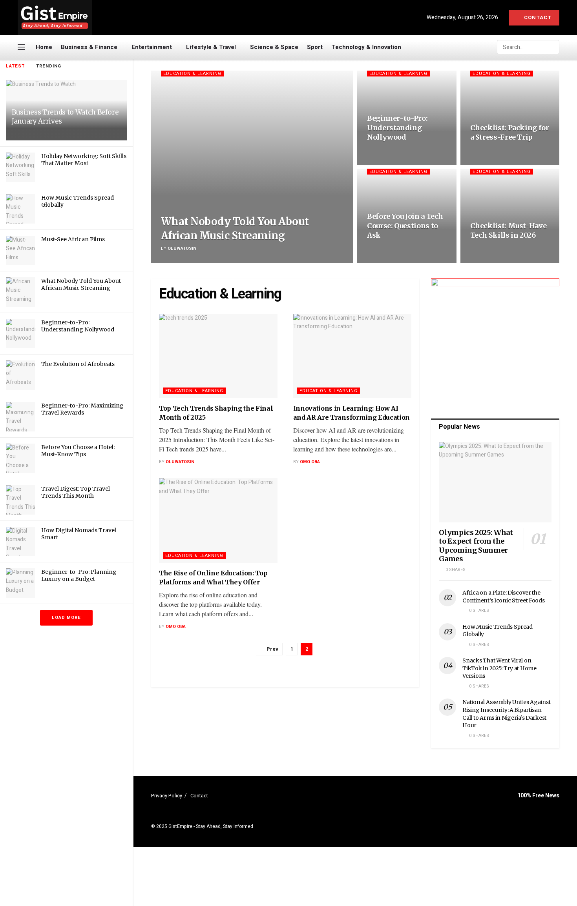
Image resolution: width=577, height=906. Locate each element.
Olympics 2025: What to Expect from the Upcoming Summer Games (476, 546)
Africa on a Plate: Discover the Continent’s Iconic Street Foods (503, 596)
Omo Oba (310, 461)
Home (44, 47)
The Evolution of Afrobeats (78, 363)
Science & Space (274, 47)
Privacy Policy (166, 795)
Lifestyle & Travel (211, 47)
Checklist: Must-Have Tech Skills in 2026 (508, 230)
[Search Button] (552, 47)
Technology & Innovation (366, 47)
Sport (315, 47)
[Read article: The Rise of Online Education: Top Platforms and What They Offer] (218, 520)
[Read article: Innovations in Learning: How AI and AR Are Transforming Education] (352, 356)
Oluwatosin (182, 248)
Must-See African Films (73, 239)
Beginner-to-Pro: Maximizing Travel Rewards (82, 409)
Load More (66, 617)
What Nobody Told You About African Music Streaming (81, 284)
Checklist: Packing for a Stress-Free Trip (509, 132)
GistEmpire (180, 826)
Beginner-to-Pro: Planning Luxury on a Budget (79, 575)
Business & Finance (89, 47)
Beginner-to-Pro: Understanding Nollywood (77, 326)
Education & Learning (192, 73)
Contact (536, 17)
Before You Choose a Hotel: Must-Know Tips (78, 451)
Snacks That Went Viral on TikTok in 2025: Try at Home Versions (499, 668)
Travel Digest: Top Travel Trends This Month (75, 492)
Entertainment (151, 47)
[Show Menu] (21, 47)
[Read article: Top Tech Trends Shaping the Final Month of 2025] (218, 356)
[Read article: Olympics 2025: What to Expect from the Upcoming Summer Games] (495, 482)
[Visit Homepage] (55, 17)
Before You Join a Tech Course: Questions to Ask (405, 226)
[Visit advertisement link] (495, 342)
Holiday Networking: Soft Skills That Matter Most (83, 160)
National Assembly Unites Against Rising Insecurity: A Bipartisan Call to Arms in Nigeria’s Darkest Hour (506, 714)
